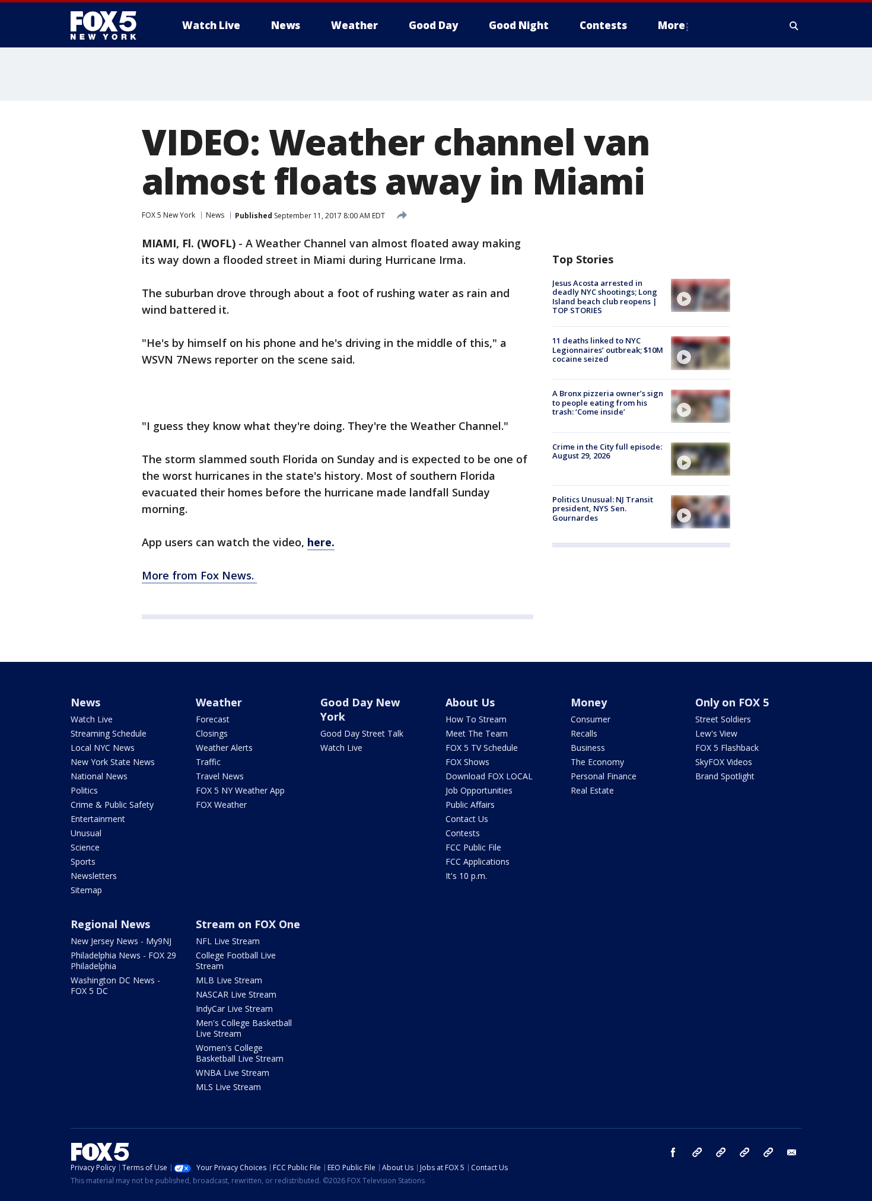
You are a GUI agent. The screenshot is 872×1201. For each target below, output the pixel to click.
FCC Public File (473, 847)
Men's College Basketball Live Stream (244, 1028)
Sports (83, 861)
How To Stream (476, 719)
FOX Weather (221, 804)
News (215, 215)
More (671, 25)
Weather (219, 702)
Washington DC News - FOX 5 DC (115, 985)
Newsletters (94, 875)
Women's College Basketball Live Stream (240, 1053)
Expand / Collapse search (794, 25)
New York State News (113, 761)
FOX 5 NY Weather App (240, 790)
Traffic (208, 761)
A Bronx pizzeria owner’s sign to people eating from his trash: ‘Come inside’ (607, 403)
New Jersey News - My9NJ (121, 941)
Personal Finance (604, 776)
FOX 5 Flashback (727, 747)
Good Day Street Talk (361, 733)
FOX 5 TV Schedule (481, 747)
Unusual (86, 833)
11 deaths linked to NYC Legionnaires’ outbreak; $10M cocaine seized (607, 349)
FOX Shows (467, 761)
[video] (700, 295)
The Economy (597, 761)
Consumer (590, 719)
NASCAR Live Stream (236, 994)
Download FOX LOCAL (489, 776)
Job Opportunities (479, 790)
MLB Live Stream (229, 980)
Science (85, 847)
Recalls (584, 733)
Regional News (110, 924)
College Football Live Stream (236, 960)
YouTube (744, 1152)
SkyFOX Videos (723, 761)
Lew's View (716, 733)
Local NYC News (103, 747)
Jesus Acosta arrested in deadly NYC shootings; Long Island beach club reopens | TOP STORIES (604, 297)
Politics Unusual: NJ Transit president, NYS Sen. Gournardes (602, 508)
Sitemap (86, 890)
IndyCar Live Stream (234, 1008)
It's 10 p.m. (466, 875)
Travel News (220, 776)
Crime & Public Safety (112, 804)
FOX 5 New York (168, 215)
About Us (470, 702)
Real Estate (592, 790)
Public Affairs (470, 804)
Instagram (697, 1152)
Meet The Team (476, 733)
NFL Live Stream (228, 941)
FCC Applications (477, 861)
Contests (462, 833)
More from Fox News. (199, 575)
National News (99, 776)
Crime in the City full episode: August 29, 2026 (607, 451)
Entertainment (98, 818)
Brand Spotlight (725, 776)
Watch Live (92, 719)
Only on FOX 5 (732, 702)
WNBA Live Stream (232, 1072)
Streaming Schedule (109, 733)
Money (589, 702)
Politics (84, 790)
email (791, 1152)
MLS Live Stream (228, 1086)
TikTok (720, 1152)
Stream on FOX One (248, 924)
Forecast (213, 719)
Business (588, 747)
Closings (212, 733)
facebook (673, 1152)
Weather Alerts (224, 747)
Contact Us (466, 818)
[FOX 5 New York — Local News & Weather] (110, 25)
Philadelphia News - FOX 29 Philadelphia (123, 960)
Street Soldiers (723, 719)
